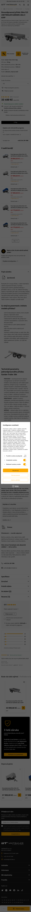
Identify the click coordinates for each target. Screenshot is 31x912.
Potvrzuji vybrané (15, 475)
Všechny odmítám (15, 480)
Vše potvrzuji (15, 470)
